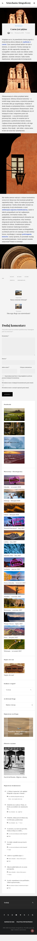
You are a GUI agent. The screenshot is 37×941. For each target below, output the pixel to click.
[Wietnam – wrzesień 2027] (18, 644)
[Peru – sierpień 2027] (18, 631)
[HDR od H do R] (18, 429)
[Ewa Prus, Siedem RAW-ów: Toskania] (18, 415)
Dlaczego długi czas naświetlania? (18, 312)
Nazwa (4, 358)
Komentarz (5, 336)
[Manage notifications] (32, 930)
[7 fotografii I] (18, 457)
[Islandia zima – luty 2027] (18, 549)
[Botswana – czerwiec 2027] (18, 603)
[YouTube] (16, 915)
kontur (13, 280)
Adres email (5, 367)
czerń (27, 276)
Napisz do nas (9, 922)
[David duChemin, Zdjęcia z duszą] (18, 761)
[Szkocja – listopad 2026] (18, 494)
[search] (31, 689)
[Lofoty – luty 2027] (18, 535)
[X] (8, 915)
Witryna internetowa (26, 367)
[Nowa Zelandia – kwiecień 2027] (18, 576)
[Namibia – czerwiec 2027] (18, 590)
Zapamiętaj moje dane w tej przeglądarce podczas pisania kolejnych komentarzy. (17, 377)
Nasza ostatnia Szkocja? (18, 299)
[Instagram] (12, 915)
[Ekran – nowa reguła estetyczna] (18, 727)
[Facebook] (4, 915)
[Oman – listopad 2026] (18, 508)
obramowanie (21, 280)
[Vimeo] (20, 915)
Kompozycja (18, 26)
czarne (20, 276)
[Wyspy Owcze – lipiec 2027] (18, 617)
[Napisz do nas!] (18, 668)
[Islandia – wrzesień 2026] (18, 480)
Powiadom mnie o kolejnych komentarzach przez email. (17, 383)
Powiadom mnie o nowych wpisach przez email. (15, 387)
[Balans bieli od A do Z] (18, 443)
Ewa (11, 33)
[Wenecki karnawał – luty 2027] (18, 522)
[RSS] (24, 915)
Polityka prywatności (25, 922)
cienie (12, 276)
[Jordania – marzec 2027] (18, 562)
